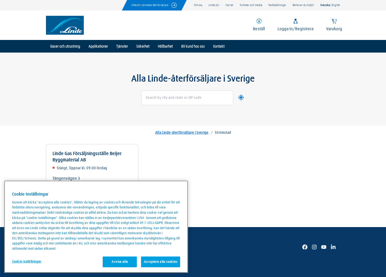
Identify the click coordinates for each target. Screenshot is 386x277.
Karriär (229, 5)
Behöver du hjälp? (303, 5)
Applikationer (98, 46)
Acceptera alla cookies (160, 262)
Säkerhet (142, 46)
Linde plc (213, 5)
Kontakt (219, 46)
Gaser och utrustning (65, 46)
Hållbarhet (165, 46)
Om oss (198, 5)
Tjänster (122, 46)
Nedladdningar (277, 5)
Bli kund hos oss (193, 46)
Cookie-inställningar (26, 261)
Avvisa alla (120, 262)
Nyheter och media (251, 5)
